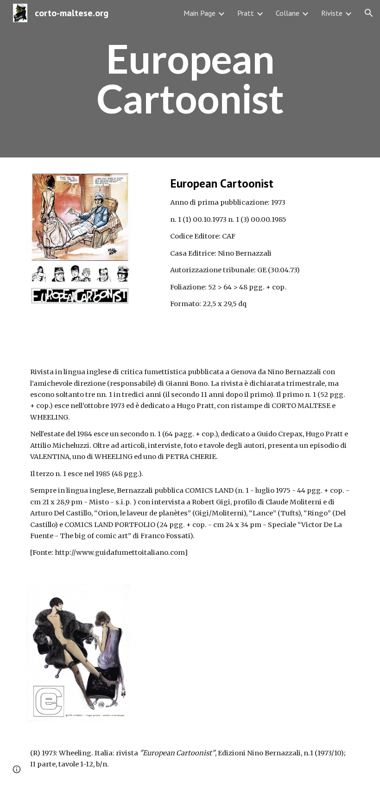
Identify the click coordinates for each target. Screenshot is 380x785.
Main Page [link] (199, 13)
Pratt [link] (245, 13)
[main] (190, 79)
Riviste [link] (331, 13)
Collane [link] (287, 13)
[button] (369, 13)
